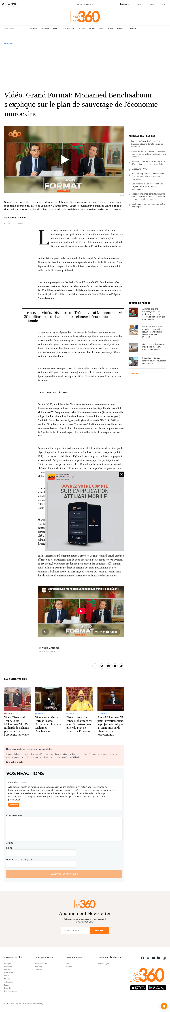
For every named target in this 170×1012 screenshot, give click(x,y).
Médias (92, 29)
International (69, 29)
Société (56, 29)
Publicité (38, 967)
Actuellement (9, 29)
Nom (9, 847)
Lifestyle (121, 29)
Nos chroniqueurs (10, 991)
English (138, 4)
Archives (38, 970)
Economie (45, 29)
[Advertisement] (85, 67)
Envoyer (99, 930)
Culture (82, 29)
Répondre (14, 805)
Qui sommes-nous (42, 964)
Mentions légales (103, 964)
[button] (164, 1006)
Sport (101, 29)
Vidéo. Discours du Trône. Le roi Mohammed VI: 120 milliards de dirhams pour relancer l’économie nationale (73, 316)
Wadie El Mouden (17, 217)
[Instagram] (164, 958)
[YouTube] (153, 958)
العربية (163, 4)
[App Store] (138, 987)
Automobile (8, 982)
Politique (33, 29)
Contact (69, 967)
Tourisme (132, 29)
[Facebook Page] (142, 958)
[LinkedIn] (158, 958)
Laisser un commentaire (64, 873)
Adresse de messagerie (19, 859)
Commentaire (14, 815)
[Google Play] (157, 987)
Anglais (151, 4)
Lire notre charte (14, 762)
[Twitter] (147, 958)
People (110, 29)
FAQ (67, 964)
